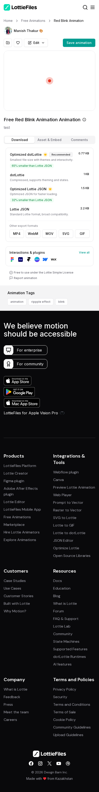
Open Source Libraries (71, 555)
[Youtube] (58, 763)
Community (63, 633)
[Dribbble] (68, 763)
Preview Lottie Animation (74, 487)
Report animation (25, 278)
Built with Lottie (17, 603)
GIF (82, 234)
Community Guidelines (72, 727)
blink (61, 301)
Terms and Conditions (71, 704)
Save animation (79, 43)
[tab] (20, 140)
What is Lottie (65, 603)
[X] (49, 763)
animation (16, 301)
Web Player (62, 494)
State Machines (66, 641)
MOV (49, 234)
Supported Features (70, 649)
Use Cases (12, 588)
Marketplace (14, 524)
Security (60, 696)
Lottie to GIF (63, 525)
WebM (33, 234)
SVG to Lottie (64, 517)
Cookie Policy (64, 719)
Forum (58, 611)
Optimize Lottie (66, 548)
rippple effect (40, 301)
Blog (56, 595)
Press (8, 704)
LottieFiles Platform (20, 465)
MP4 (16, 234)
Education (61, 588)
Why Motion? (15, 611)
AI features (62, 664)
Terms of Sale (64, 712)
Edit (36, 43)
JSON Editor (63, 540)
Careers (10, 719)
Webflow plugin (66, 472)
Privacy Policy (64, 689)
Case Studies (15, 580)
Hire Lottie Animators (22, 532)
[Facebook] (31, 763)
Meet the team (16, 712)
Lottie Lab (61, 626)
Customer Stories (18, 595)
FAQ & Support (66, 618)
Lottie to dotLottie (69, 532)
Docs (57, 580)
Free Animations (17, 517)
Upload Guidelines (68, 734)
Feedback (12, 696)
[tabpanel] (49, 215)
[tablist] (49, 140)
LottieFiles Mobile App (22, 509)
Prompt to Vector (68, 502)
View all (84, 252)
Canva (58, 479)
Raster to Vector (67, 510)
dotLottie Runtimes (69, 656)
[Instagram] (40, 763)
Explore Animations (20, 539)
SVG (65, 234)
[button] (8, 31)
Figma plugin (14, 480)
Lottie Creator (16, 473)
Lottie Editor (14, 501)
